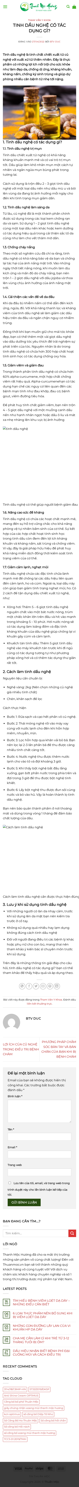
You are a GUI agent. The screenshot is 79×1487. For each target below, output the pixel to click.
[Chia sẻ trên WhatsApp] (22, 986)
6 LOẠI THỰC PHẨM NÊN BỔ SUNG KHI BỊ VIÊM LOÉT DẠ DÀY (42, 1315)
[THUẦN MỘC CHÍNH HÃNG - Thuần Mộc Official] (39, 7)
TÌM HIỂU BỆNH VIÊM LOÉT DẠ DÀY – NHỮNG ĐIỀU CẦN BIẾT (41, 1302)
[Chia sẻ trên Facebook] (29, 986)
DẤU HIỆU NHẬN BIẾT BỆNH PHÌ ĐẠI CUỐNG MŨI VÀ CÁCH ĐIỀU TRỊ (41, 1352)
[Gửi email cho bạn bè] (43, 986)
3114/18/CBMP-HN (15, 1389)
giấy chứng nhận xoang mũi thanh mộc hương (33, 1408)
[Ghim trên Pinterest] (50, 986)
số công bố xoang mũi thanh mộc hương (29, 1433)
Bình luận (15, 1096)
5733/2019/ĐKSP (39, 1389)
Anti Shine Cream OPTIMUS (21, 1395)
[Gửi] (72, 1233)
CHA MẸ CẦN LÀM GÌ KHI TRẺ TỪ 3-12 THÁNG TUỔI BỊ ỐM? (41, 1340)
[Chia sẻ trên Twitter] (36, 986)
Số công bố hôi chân (53, 1420)
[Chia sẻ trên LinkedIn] (57, 986)
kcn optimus (12, 1414)
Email (12, 1147)
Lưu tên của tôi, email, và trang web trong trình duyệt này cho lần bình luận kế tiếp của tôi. (39, 1188)
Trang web (15, 1165)
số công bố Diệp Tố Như (38, 1414)
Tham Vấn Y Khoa (39, 20)
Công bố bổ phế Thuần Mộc (21, 1401)
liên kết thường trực (39, 1003)
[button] (5, 6)
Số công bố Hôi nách (17, 1426)
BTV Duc (55, 41)
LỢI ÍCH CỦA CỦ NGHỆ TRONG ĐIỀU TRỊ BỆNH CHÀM (21, 1049)
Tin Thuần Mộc (39, 1476)
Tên (11, 1129)
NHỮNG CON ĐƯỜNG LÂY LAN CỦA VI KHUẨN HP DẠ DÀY (42, 1327)
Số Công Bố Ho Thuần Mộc (20, 1420)
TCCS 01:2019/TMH (15, 1439)
